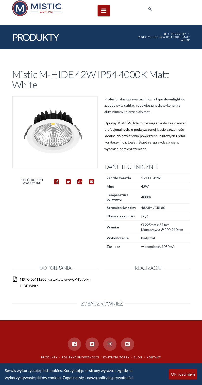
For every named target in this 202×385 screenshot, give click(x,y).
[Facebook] (74, 344)
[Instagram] (110, 344)
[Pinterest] (127, 344)
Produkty (178, 33)
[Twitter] (92, 344)
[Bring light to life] (36, 8)
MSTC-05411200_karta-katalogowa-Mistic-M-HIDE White (55, 282)
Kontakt (154, 357)
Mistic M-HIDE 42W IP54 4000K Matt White (164, 38)
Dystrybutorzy (116, 357)
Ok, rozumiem (183, 374)
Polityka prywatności (80, 357)
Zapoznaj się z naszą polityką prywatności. (98, 377)
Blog (138, 357)
